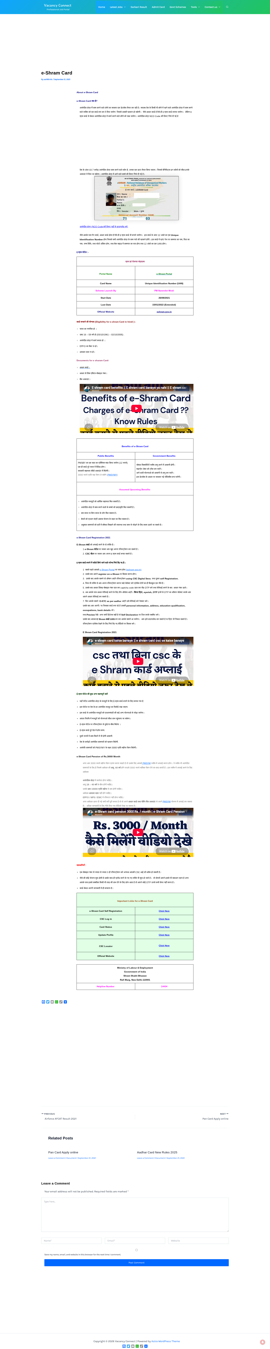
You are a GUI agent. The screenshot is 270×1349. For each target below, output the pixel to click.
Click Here (164, 911)
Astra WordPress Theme (165, 1341)
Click (161, 956)
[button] (118, 7)
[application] (124, 7)
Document (71, 1158)
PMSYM (146, 763)
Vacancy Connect (57, 5)
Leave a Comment (56, 1158)
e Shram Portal (107, 569)
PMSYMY (112, 475)
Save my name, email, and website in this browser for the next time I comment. (82, 1254)
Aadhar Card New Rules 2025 (157, 1152)
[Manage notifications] (262, 1342)
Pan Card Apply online (63, 1152)
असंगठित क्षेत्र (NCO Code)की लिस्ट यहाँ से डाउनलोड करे (104, 226)
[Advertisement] (135, 47)
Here (167, 956)
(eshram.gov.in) (133, 569)
